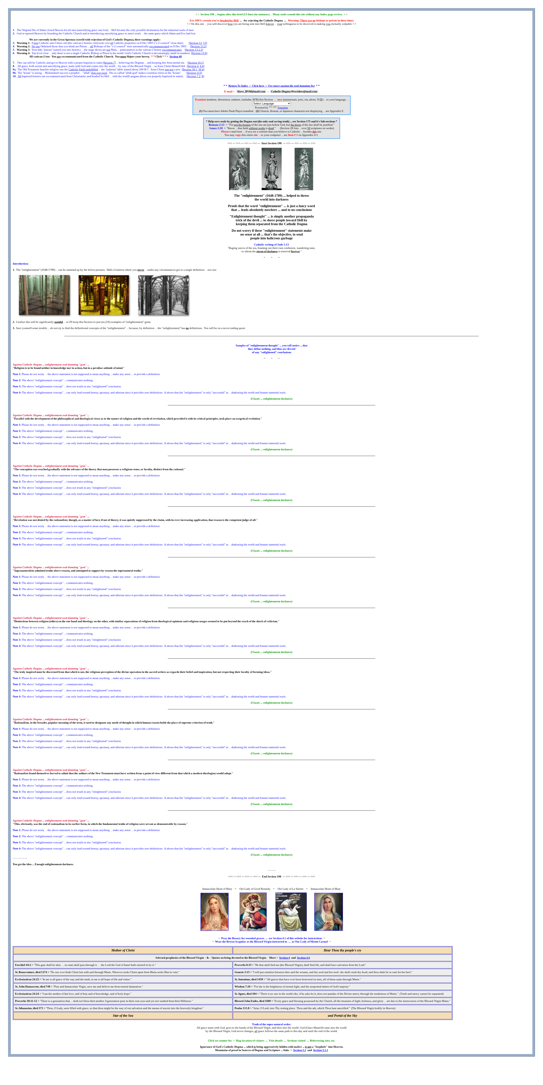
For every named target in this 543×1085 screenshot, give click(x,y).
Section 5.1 (299, 1050)
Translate (282, 107)
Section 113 (194, 72)
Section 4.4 (303, 957)
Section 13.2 (198, 46)
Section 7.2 (194, 76)
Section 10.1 (195, 62)
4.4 (201, 66)
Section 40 (175, 56)
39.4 (200, 69)
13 (204, 43)
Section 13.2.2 (194, 49)
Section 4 (193, 66)
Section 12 (196, 43)
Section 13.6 (199, 53)
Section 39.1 (190, 69)
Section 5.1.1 (320, 1050)
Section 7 (109, 62)
